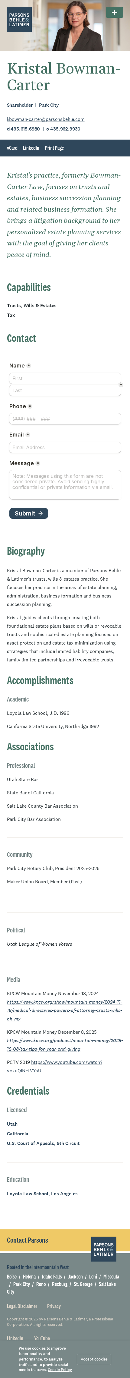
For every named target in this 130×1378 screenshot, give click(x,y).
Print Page (54, 148)
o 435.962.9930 (63, 129)
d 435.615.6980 (24, 129)
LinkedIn (31, 148)
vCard (12, 148)
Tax (11, 315)
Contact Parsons (27, 1240)
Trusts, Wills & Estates (32, 305)
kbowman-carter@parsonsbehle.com (46, 119)
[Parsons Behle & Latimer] (19, 19)
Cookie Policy (60, 1370)
